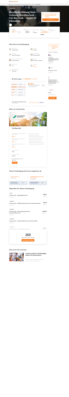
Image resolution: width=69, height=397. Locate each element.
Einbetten (42, 34)
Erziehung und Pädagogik (15, 4)
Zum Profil (14, 162)
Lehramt (32, 4)
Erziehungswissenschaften (26, 4)
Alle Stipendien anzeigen (28, 240)
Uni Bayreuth (16, 128)
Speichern (10, 25)
